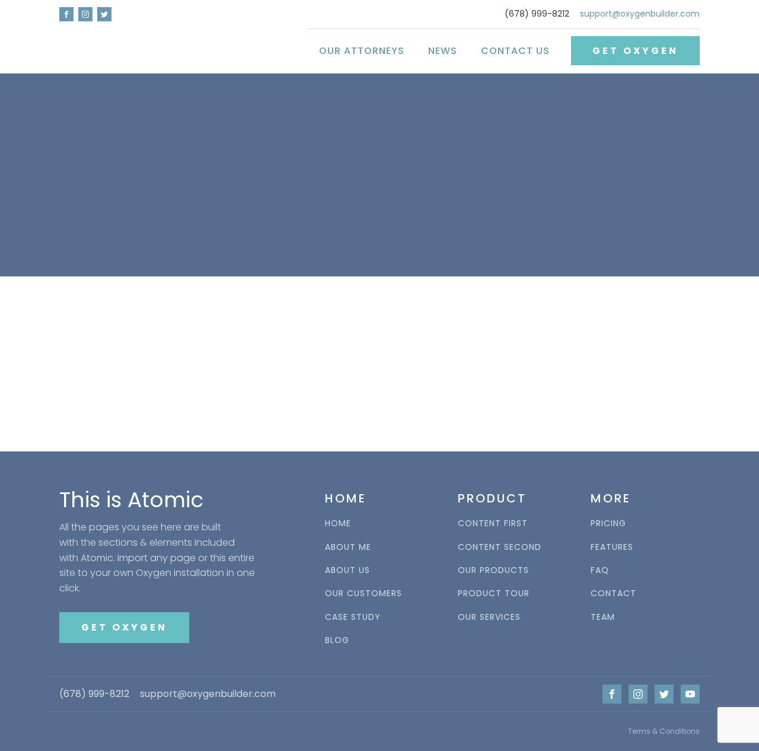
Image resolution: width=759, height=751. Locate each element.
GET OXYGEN (635, 51)
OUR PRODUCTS (493, 570)
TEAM (603, 617)
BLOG (337, 640)
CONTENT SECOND (499, 547)
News (442, 51)
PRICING (608, 523)
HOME (338, 523)
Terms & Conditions (664, 731)
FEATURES (612, 547)
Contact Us (515, 51)
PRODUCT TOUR (494, 593)
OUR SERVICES (489, 617)
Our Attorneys (361, 51)
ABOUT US (347, 570)
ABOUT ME (348, 547)
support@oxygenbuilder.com (640, 14)
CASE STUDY (353, 617)
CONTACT (613, 593)
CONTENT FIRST (493, 523)
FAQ (600, 570)
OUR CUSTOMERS (363, 593)
